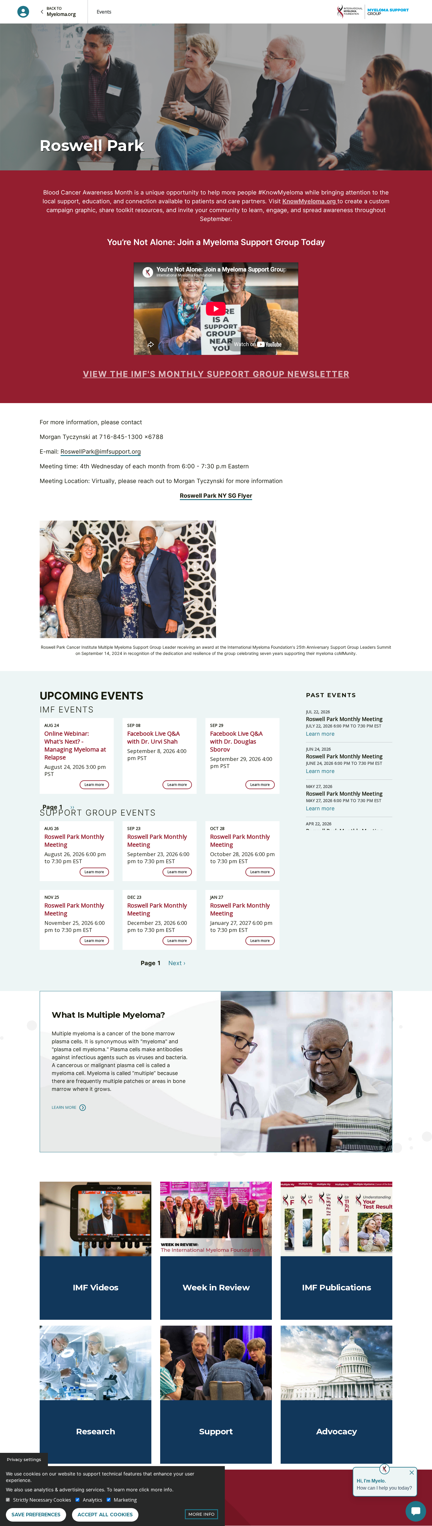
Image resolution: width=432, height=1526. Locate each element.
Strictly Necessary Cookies (42, 1500)
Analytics (92, 1500)
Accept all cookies (105, 1514)
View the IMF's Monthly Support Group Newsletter (216, 374)
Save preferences (36, 1514)
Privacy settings (24, 1459)
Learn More (64, 1107)
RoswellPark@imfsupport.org (101, 451)
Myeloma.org (61, 11)
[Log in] (23, 12)
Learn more (94, 784)
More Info (201, 1514)
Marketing (125, 1500)
